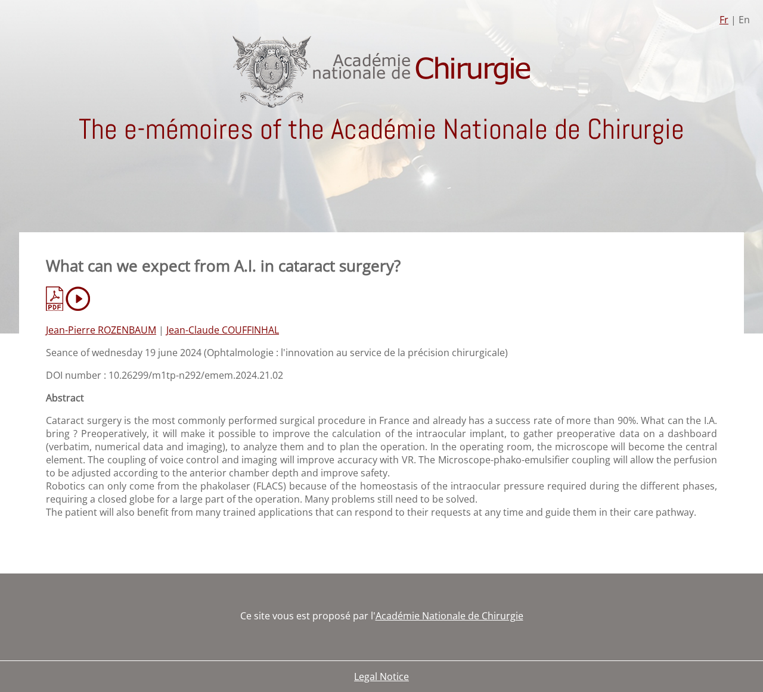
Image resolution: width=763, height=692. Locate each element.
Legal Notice (381, 676)
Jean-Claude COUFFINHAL (222, 329)
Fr (723, 19)
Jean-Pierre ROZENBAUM (101, 329)
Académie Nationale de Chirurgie (449, 615)
